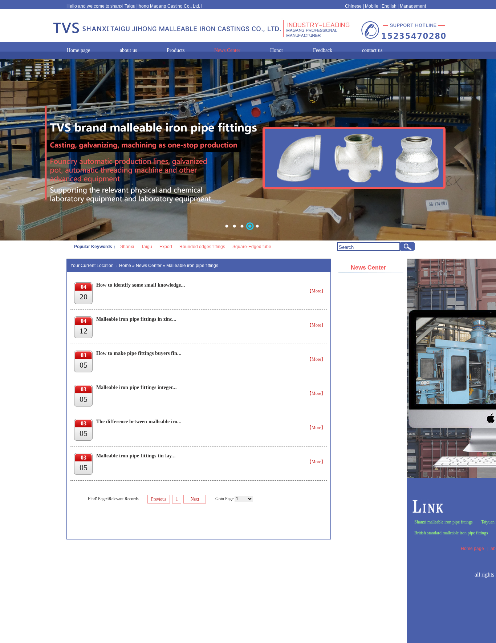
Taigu (146, 246)
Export (165, 246)
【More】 (316, 291)
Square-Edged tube (251, 246)
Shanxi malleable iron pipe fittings (443, 522)
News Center (149, 265)
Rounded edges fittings (202, 246)
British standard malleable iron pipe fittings (451, 532)
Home (125, 265)
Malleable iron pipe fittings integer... (136, 387)
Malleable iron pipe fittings (192, 265)
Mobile (371, 6)
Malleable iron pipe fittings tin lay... (136, 455)
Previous (158, 499)
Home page (472, 548)
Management (413, 6)
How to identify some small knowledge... (140, 285)
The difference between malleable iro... (139, 421)
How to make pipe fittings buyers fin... (139, 353)
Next (195, 499)
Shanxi (127, 246)
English (389, 6)
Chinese (353, 6)
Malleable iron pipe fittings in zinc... (136, 319)
